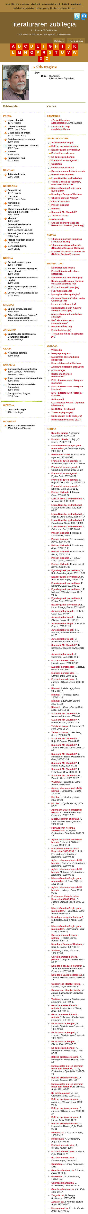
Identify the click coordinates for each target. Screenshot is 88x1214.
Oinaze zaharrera (60, 201)
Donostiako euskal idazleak (66, 363)
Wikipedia (56, 350)
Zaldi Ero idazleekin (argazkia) (67, 366)
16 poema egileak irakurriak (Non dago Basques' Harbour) (67, 246)
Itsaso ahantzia (59, 1208)
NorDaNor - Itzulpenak (63, 409)
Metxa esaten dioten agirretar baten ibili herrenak (67, 1067)
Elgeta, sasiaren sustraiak (65, 819)
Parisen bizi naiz (60, 205)
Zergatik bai (57, 1195)
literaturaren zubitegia (44, 24)
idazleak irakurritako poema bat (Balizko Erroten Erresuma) (68, 252)
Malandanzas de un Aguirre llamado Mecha (66, 309)
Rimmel (55, 208)
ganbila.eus (68, 8)
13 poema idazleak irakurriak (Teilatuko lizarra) (66, 240)
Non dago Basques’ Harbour (66, 194)
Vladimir (55, 782)
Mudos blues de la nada (66, 416)
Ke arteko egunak (60, 1093)
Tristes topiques (62, 412)
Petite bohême (61, 330)
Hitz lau (55, 797)
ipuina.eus (56, 8)
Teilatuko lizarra (59, 215)
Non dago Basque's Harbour (66, 975)
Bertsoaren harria (60, 454)
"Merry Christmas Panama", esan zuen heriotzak (66, 183)
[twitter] (77, 19)
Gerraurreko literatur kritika (65, 984)
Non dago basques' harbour (66, 966)
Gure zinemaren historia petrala (68, 171)
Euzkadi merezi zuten (62, 153)
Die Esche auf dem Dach (66, 277)
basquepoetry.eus (61, 353)
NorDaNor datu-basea (63, 267)
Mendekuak (57, 1132)
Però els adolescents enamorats (62, 321)
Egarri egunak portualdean (65, 149)
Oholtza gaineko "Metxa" (64, 198)
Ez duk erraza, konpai (62, 1048)
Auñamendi (57, 399)
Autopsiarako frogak (62, 142)
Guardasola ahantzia (62, 167)
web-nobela (57, 219)
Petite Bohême (61, 326)
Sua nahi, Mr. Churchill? (64, 212)
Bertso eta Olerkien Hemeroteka (61, 375)
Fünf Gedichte (61, 291)
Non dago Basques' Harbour (66, 944)
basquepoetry (43, 8)
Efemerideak (76, 41)
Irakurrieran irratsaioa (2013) (66, 419)
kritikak (65, 4)
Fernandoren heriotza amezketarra (63, 829)
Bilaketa (59, 41)
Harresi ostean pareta (62, 174)
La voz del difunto (63, 304)
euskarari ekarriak (51, 4)
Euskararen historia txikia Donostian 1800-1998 (65, 849)
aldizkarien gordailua (24, 8)
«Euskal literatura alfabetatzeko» (60, 121)
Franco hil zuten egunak (64, 160)
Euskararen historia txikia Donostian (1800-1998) (65, 897)
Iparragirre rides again (65, 294)
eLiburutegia (58, 370)
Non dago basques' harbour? (67, 917)
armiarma (76, 4)
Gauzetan (56, 164)
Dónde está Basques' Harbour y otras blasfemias (67, 282)
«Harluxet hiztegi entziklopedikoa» (60, 127)
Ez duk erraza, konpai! (63, 157)
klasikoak (35, 4)
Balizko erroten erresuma (64, 146)
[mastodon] (84, 19)
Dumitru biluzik (59, 433)
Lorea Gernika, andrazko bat (66, 178)
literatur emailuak (20, 4)
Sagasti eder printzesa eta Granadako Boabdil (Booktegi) (67, 224)
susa (8, 4)
